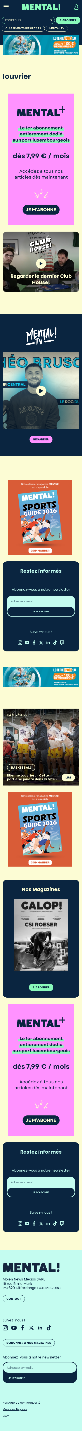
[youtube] (27, 642)
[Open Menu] (6, 7)
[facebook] (34, 642)
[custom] (55, 642)
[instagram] (20, 642)
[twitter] (41, 642)
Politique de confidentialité (21, 1401)
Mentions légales (15, 1408)
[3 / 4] (41, 934)
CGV (6, 1414)
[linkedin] (48, 642)
